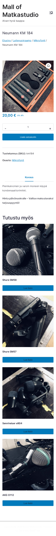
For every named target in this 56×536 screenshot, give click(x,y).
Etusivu (6, 40)
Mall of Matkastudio (32, 526)
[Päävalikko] (51, 13)
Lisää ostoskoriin (28, 137)
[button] (48, 66)
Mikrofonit (40, 40)
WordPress (34, 530)
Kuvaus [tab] (29, 177)
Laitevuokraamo (22, 40)
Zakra (21, 530)
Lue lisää (28, 288)
